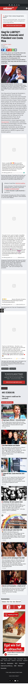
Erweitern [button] (26, 66)
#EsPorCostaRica (20, 183)
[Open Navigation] (22, 8)
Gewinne (13, 660)
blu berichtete (5, 122)
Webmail (20, 666)
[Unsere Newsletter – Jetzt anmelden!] (14, 633)
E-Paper (9, 5)
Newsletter (3, 668)
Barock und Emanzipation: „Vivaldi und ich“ (14, 586)
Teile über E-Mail (15, 50)
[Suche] (19, 5)
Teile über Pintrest (7, 50)
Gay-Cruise (19, 660)
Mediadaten (10, 663)
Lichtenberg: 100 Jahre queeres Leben (13, 502)
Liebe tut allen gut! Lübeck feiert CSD (12, 530)
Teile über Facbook (2, 50)
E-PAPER (4, 388)
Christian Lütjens (7, 44)
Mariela (14, 304)
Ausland (3, 45)
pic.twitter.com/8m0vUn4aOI (11, 189)
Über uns (3, 663)
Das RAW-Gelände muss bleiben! (11, 445)
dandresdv (14, 257)
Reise (25, 658)
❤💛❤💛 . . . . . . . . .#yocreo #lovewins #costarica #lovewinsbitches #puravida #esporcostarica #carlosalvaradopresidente (14, 301)
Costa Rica (13, 368)
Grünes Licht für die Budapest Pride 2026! (14, 558)
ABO (16, 663)
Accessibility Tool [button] (2, 310)
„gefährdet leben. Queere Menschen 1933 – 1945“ (14, 474)
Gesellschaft (5, 368)
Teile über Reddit (10, 50)
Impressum (22, 663)
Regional (10, 658)
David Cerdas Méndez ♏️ (18, 172)
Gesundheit (20, 658)
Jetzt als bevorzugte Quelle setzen (14, 25)
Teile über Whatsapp (13, 50)
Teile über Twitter (5, 50)
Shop (17, 5)
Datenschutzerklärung (6, 666)
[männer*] (9, 8)
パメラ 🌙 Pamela (16, 358)
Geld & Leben (7, 660)
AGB (15, 666)
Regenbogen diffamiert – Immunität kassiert (14, 420)
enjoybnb (25, 660)
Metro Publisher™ (16, 676)
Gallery (12, 5)
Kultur (15, 658)
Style (2, 660)
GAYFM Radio (14, 5)
